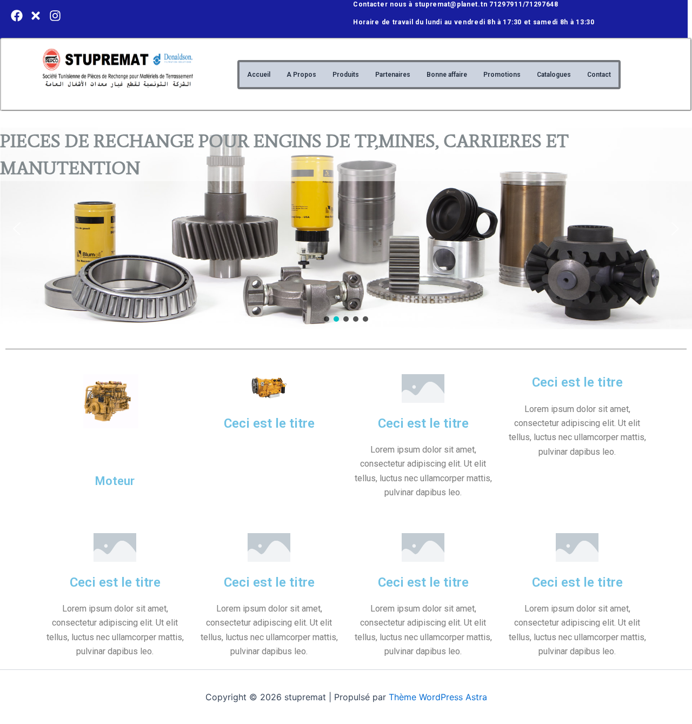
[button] (16, 228)
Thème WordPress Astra (438, 697)
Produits (345, 74)
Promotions (502, 74)
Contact (599, 74)
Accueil (258, 74)
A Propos (301, 74)
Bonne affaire (447, 74)
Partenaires (392, 74)
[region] (346, 228)
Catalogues (554, 74)
